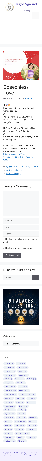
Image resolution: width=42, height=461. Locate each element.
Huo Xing (31, 429)
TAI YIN (22, 371)
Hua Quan (9, 410)
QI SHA (23, 387)
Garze (21, 414)
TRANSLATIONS (31, 167)
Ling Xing (9, 437)
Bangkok (32, 437)
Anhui (32, 421)
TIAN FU (31, 379)
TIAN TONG (10, 387)
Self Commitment (14, 170)
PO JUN (9, 383)
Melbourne (10, 441)
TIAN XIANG (10, 394)
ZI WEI (8, 379)
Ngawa (21, 363)
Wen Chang (10, 406)
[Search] (35, 277)
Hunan (32, 418)
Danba (8, 429)
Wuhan (8, 433)
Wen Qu (31, 402)
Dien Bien (19, 425)
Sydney (20, 398)
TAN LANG (10, 371)
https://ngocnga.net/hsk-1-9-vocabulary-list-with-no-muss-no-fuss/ (18, 157)
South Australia (22, 433)
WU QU (19, 379)
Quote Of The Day (14, 167)
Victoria (22, 441)
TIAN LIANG (10, 390)
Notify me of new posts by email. (20, 248)
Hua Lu (8, 398)
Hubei (8, 425)
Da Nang (32, 425)
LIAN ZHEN (10, 375)
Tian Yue (9, 418)
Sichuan (9, 363)
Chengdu (24, 390)
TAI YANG (9, 367)
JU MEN (23, 375)
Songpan (23, 406)
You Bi (19, 402)
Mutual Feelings (13, 174)
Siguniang (9, 414)
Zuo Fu (8, 402)
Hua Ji (20, 437)
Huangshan (20, 421)
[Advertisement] (21, 33)
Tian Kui (21, 418)
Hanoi (8, 421)
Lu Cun (32, 398)
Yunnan (19, 429)
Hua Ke (22, 410)
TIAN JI (20, 383)
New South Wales (27, 394)
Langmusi (22, 367)
